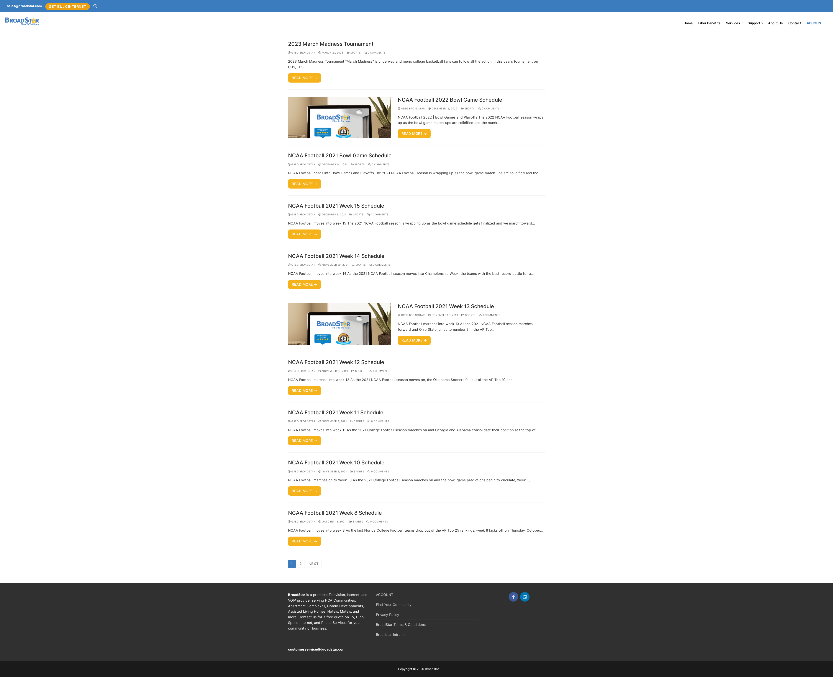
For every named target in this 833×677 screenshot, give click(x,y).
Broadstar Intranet (391, 634)
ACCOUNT (384, 594)
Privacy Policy (387, 614)
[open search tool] (95, 6)
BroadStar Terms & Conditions (401, 624)
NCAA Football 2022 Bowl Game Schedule (450, 100)
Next (314, 563)
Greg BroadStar (303, 52)
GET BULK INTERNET (67, 6)
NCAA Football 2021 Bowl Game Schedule (340, 155)
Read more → (304, 78)
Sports (355, 52)
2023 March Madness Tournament (331, 44)
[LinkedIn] (525, 597)
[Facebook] (513, 597)
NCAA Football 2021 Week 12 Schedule (336, 362)
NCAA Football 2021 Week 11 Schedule (335, 412)
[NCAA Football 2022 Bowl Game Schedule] (339, 117)
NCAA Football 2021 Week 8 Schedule (335, 513)
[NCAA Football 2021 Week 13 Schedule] (339, 324)
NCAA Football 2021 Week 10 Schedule (336, 462)
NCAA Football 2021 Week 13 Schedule (446, 306)
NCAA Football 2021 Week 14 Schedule (336, 256)
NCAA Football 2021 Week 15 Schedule (336, 206)
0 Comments (376, 52)
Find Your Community (394, 604)
